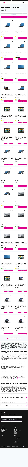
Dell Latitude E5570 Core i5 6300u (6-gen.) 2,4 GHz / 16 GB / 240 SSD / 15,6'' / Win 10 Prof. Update (20, 95)
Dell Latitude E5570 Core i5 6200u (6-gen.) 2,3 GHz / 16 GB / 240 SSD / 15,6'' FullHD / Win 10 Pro (7, 243)
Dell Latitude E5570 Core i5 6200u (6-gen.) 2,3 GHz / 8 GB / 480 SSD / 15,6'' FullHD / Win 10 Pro (20, 222)
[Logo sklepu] (3, 2)
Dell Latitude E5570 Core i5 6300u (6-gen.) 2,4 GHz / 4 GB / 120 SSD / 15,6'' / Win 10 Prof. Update (7, 74)
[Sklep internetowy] (25, 446)
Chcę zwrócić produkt (3, 430)
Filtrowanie (14, 16)
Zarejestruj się (16, 427)
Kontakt (1, 432)
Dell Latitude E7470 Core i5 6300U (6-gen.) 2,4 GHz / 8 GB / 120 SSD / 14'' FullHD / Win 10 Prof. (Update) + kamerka (21, 264)
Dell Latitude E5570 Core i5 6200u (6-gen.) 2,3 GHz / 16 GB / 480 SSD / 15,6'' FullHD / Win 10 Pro (21, 243)
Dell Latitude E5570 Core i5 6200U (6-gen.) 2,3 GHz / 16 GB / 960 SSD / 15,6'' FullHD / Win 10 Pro (21, 201)
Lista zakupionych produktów (17, 430)
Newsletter (3, 412)
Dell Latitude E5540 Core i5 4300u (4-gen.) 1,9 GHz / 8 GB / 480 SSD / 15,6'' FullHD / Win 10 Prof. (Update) (6, 95)
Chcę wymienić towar (3, 431)
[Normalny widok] (12, 14)
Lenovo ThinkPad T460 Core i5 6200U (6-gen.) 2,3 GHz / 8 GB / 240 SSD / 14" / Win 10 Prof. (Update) (20, 306)
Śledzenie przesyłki (3, 428)
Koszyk (15, 428)
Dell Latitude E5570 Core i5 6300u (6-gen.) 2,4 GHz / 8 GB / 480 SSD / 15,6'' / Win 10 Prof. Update (20, 32)
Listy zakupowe (16, 429)
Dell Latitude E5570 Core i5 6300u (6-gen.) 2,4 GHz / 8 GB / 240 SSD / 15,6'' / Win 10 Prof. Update (6, 32)
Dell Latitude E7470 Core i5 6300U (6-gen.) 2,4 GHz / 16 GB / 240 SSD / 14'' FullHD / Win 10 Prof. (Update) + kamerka (6, 137)
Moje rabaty (15, 432)
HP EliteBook (18, 377)
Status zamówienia (3, 427)
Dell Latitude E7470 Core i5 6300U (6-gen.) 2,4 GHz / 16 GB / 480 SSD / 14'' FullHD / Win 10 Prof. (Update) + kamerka (20, 137)
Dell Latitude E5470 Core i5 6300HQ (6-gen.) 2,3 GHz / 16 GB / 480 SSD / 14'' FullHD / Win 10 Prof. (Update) (6, 201)
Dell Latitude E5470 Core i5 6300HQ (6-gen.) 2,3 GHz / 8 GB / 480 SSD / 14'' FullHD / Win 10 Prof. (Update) (6, 180)
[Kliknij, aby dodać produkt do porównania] (10, 20)
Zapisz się (11, 421)
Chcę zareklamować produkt (4, 429)
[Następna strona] (22, 338)
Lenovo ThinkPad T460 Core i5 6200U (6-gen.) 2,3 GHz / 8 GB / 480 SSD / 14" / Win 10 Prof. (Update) (6, 328)
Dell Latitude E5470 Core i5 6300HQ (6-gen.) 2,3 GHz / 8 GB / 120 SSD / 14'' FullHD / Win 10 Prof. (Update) (7, 158)
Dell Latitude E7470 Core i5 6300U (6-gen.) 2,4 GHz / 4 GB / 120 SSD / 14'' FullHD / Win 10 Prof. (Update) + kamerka (7, 285)
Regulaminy (2, 435)
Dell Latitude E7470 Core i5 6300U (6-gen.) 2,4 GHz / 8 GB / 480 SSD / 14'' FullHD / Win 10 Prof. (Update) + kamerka (20, 116)
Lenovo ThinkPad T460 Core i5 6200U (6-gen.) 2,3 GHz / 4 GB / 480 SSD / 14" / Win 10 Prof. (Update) (6, 306)
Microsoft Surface (15, 378)
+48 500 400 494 (16, 442)
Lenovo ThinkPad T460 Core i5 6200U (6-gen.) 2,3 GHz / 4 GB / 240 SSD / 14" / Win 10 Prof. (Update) (20, 285)
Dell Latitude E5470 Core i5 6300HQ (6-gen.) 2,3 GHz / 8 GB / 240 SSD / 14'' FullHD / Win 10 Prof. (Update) (20, 158)
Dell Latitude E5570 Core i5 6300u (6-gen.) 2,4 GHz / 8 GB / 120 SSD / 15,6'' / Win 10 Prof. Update (21, 53)
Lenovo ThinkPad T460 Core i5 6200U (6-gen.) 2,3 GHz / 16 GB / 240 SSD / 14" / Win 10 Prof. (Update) (20, 328)
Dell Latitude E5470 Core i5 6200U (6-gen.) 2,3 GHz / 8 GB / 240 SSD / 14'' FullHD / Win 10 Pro (6, 264)
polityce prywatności (15, 419)
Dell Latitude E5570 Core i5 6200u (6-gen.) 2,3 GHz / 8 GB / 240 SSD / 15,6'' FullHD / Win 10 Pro (7, 222)
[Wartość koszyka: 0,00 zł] (25, 2)
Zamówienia (2, 425)
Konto (15, 425)
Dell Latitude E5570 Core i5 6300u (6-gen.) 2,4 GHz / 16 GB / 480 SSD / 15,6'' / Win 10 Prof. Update (6, 53)
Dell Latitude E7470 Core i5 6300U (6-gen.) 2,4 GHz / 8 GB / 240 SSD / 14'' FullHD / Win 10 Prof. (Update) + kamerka (6, 116)
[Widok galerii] (15, 14)
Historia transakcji (16, 431)
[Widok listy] (14, 14)
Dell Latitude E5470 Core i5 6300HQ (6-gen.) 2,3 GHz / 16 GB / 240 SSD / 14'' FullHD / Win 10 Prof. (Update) (20, 180)
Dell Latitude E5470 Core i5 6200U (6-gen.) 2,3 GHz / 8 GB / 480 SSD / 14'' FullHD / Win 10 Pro (20, 74)
